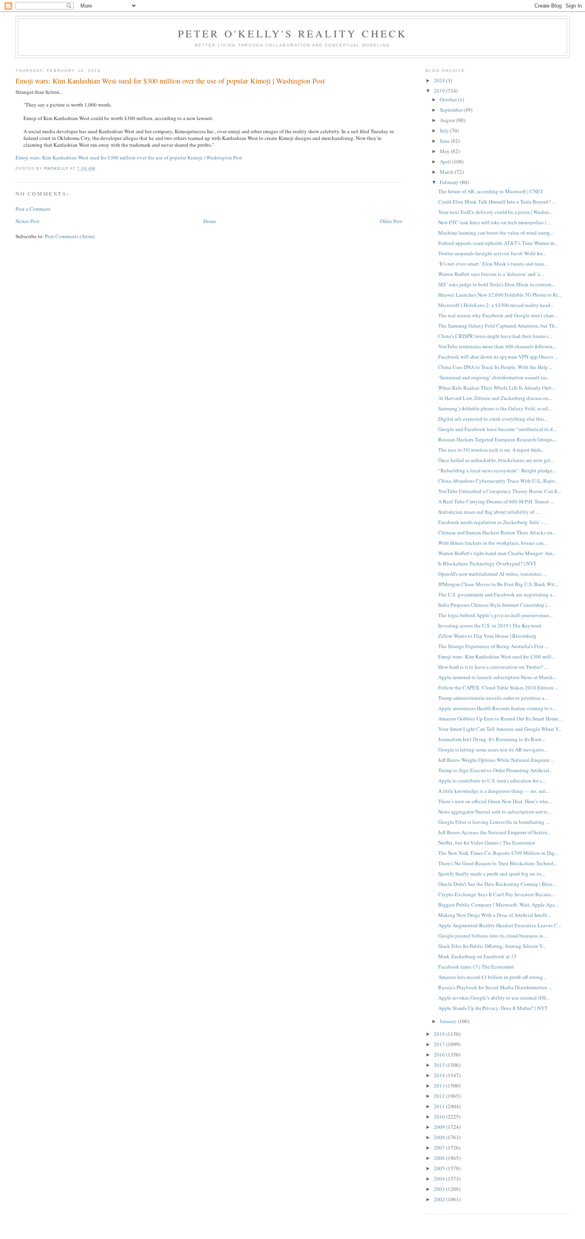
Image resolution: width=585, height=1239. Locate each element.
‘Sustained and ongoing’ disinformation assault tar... (494, 377)
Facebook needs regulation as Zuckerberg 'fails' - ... (492, 522)
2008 (440, 1137)
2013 (440, 1085)
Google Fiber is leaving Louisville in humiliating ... (493, 821)
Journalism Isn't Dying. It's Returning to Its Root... (491, 739)
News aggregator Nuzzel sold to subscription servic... (495, 811)
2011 (440, 1106)
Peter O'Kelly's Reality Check (293, 33)
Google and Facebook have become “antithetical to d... (497, 429)
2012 (440, 1095)
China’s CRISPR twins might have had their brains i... (495, 336)
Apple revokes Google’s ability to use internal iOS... (494, 997)
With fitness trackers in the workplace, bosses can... (492, 542)
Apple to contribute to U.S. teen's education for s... (491, 780)
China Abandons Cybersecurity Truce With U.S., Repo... (498, 480)
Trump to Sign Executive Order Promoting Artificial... (495, 770)
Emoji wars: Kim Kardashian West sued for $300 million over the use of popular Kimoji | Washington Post (129, 157)
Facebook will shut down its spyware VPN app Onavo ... (498, 356)
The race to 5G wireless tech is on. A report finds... (491, 449)
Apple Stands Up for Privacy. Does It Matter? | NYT (493, 1008)
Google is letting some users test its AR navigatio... (493, 749)
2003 (440, 1188)
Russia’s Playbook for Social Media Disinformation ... (495, 987)
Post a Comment (33, 208)
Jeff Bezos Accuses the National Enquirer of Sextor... (494, 832)
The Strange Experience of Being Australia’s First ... (493, 646)
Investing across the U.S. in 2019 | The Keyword (489, 625)
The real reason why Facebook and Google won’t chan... (498, 315)
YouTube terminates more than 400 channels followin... (497, 346)
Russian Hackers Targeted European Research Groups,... (498, 439)
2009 (440, 1126)
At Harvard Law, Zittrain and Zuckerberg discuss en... (495, 398)
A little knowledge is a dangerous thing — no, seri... (494, 790)
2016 (440, 1054)
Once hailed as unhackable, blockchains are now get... (496, 460)
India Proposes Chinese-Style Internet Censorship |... (494, 604)
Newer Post (27, 221)
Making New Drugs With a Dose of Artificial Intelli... (494, 915)
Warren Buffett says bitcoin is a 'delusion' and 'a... (491, 274)
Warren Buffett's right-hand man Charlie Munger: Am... (497, 553)
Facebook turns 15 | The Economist (476, 966)
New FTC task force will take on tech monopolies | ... (494, 222)
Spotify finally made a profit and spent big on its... (491, 873)
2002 (440, 1199)
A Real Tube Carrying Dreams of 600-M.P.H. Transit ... (496, 501)
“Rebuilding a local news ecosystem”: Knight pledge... (497, 470)
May (445, 151)
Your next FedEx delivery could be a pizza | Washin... (495, 212)
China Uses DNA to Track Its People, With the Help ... (495, 367)
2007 (440, 1147)
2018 (440, 1033)
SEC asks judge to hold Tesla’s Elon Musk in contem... (496, 284)
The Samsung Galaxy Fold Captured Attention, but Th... (498, 325)
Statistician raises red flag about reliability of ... (488, 511)
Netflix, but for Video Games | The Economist (486, 842)
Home (209, 221)
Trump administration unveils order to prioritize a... (493, 697)
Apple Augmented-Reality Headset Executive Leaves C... (499, 925)
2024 (440, 80)
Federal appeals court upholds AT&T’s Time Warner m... (498, 243)
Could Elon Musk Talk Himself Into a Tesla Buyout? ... (497, 201)
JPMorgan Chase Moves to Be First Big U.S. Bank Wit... (498, 584)
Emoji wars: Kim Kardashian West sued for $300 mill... (496, 656)
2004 (440, 1178)
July (445, 130)
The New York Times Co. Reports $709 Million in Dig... (498, 852)
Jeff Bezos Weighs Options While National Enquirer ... (496, 759)
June (445, 140)
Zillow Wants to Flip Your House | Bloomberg (487, 635)
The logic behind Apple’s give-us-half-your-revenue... (495, 615)
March (447, 171)
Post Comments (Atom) (70, 236)
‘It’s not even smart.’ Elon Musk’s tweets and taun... (493, 263)
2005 (440, 1168)
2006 (440, 1157)
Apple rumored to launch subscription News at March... (497, 677)
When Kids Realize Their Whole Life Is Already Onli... (496, 387)
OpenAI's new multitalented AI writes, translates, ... (492, 573)
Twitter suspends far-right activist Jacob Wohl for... (492, 253)
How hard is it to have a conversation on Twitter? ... (493, 666)
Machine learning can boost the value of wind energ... (496, 232)
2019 (440, 90)
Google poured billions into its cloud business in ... (493, 935)
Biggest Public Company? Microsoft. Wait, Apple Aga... (498, 904)
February (450, 182)
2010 (440, 1116)
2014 (440, 1075)
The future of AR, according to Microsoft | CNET (490, 191)
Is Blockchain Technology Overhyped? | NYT (487, 563)
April (446, 161)
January (449, 1021)
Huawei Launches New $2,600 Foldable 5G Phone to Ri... (500, 294)
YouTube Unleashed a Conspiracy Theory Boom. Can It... (499, 491)
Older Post (391, 221)
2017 (440, 1044)
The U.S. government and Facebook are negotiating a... (497, 594)
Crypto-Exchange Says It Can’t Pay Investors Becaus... (496, 894)
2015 (440, 1064)
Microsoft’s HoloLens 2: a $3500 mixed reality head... (496, 305)
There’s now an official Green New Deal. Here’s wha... (495, 801)
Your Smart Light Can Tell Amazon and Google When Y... (500, 728)
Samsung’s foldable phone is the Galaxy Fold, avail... (495, 408)
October (449, 99)
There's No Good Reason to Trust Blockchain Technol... (497, 863)
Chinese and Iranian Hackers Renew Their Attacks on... (497, 532)
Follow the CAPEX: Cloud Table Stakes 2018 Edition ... (498, 687)
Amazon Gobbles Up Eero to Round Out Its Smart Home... (500, 718)
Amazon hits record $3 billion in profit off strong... (492, 977)
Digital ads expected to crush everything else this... (493, 418)
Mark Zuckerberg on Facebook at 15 (477, 956)
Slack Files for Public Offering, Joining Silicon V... (492, 946)
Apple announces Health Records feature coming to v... (497, 708)
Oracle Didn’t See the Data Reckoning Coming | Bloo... (497, 883)
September (452, 109)
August (448, 120)
